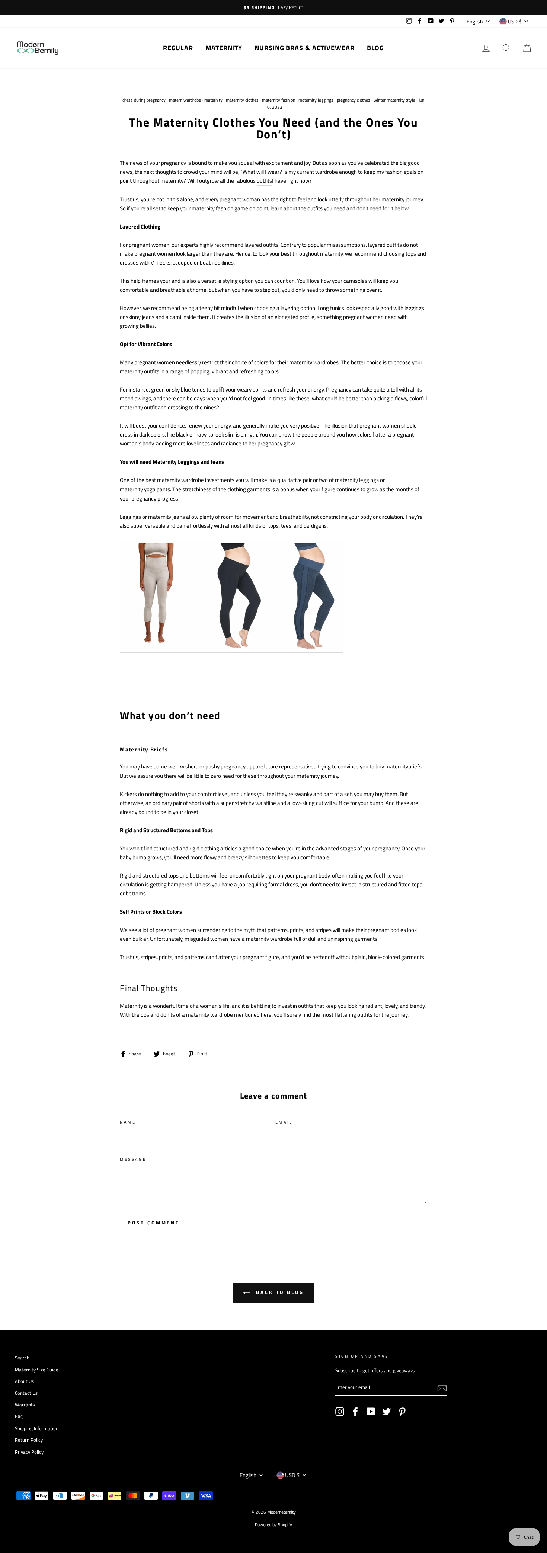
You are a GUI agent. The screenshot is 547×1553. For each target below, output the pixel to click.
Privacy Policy (29, 1451)
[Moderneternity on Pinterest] (402, 1411)
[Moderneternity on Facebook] (355, 1411)
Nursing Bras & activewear (305, 48)
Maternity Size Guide (36, 1369)
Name (128, 1122)
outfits (264, 180)
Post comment (154, 1222)
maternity (213, 99)
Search (22, 1357)
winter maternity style (394, 99)
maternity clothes (242, 99)
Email (284, 1122)
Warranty (25, 1404)
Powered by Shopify (273, 1524)
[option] (273, 7)
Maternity (223, 48)
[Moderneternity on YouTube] (371, 1411)
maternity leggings (315, 99)
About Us (24, 1381)
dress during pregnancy (144, 99)
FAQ (19, 1416)
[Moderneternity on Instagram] (339, 1411)
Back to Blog (278, 1292)
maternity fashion (278, 99)
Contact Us (26, 1393)
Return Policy (29, 1440)
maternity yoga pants (145, 489)
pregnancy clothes (353, 99)
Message (133, 1159)
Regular (178, 48)
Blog (375, 48)
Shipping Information (36, 1428)
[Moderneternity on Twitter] (386, 1411)
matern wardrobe (185, 99)
